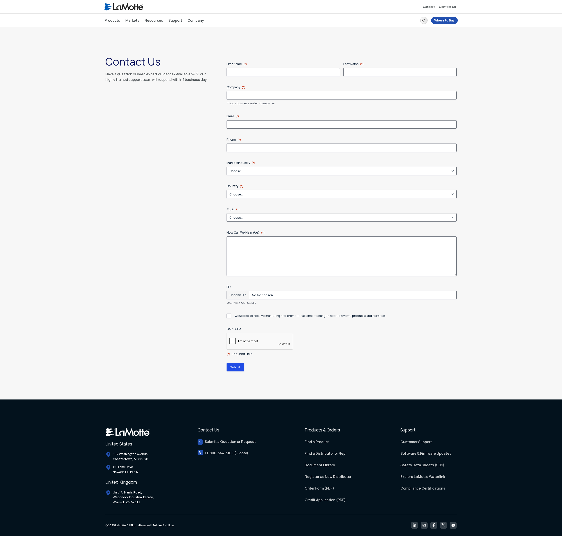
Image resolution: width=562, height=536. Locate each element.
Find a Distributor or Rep (325, 453)
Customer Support (416, 442)
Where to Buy (444, 20)
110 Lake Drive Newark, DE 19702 (126, 469)
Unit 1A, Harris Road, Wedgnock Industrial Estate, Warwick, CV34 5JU (133, 497)
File (229, 287)
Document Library (320, 465)
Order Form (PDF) (319, 488)
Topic (233, 209)
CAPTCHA (234, 329)
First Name (237, 64)
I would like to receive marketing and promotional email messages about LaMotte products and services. (310, 316)
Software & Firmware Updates (425, 453)
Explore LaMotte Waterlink (422, 476)
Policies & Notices (163, 525)
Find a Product (317, 442)
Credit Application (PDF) (325, 500)
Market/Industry (241, 163)
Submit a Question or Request (230, 442)
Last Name (353, 64)
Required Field (239, 354)
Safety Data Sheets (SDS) (422, 465)
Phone (234, 139)
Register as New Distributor (328, 476)
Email (233, 116)
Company (236, 87)
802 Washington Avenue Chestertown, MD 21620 (130, 456)
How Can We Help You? (246, 232)
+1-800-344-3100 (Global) (226, 453)
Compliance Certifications (422, 488)
